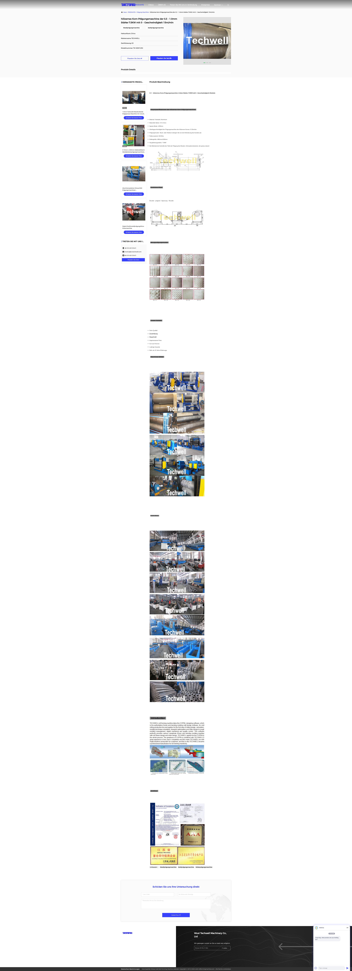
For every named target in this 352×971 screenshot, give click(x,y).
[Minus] (347, 928)
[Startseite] (127, 933)
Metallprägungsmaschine (168, 867)
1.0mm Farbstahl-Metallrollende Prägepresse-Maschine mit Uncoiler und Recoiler (133, 114)
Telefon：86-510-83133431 (133, 938)
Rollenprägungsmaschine (204, 867)
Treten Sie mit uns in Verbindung (183, 5)
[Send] (347, 968)
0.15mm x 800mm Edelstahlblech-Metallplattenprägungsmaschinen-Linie (133, 152)
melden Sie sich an (226, 948)
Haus (128, 5)
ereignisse (205, 5)
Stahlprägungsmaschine (186, 867)
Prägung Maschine (142, 12)
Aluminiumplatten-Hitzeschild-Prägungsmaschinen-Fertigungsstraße (132, 190)
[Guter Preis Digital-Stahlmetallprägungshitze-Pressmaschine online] (133, 211)
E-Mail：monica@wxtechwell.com (135, 941)
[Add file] (315, 968)
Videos (151, 5)
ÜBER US (162, 5)
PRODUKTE (139, 5)
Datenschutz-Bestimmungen (130, 969)
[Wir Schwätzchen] (133, 959)
